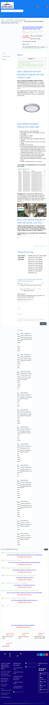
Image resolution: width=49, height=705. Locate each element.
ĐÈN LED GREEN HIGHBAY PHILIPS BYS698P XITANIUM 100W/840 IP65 (24, 592)
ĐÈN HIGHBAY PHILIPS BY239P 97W (24, 577)
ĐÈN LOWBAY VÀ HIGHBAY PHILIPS (11, 21)
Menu (2, 15)
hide (34, 58)
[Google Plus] (46, 654)
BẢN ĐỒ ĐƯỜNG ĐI (5, 697)
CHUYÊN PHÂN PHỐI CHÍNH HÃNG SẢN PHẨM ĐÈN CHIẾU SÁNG (17, 703)
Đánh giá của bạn (21, 299)
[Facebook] (38, 654)
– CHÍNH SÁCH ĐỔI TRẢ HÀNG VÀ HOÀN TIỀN (17, 678)
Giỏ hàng (44, 6)
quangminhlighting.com (40, 246)
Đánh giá (4, 59)
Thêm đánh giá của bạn (38, 31)
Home (2, 20)
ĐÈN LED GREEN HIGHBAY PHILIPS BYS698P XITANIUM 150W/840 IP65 (24, 555)
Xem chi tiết (23, 612)
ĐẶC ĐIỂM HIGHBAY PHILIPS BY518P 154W (31, 64)
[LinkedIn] (44, 654)
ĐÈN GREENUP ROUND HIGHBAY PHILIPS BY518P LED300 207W (24, 562)
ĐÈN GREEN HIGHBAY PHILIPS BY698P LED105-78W (24, 600)
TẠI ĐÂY (24, 234)
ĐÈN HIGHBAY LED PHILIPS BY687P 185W (24, 585)
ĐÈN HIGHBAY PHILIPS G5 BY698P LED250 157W (24, 570)
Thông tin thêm (6, 56)
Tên (18, 308)
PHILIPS (35, 92)
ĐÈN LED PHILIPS (20, 20)
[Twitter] (41, 654)
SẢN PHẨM (9, 20)
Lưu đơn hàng (33, 6)
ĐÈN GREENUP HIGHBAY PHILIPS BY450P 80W (23, 625)
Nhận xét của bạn (22, 301)
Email (19, 314)
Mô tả (3, 53)
